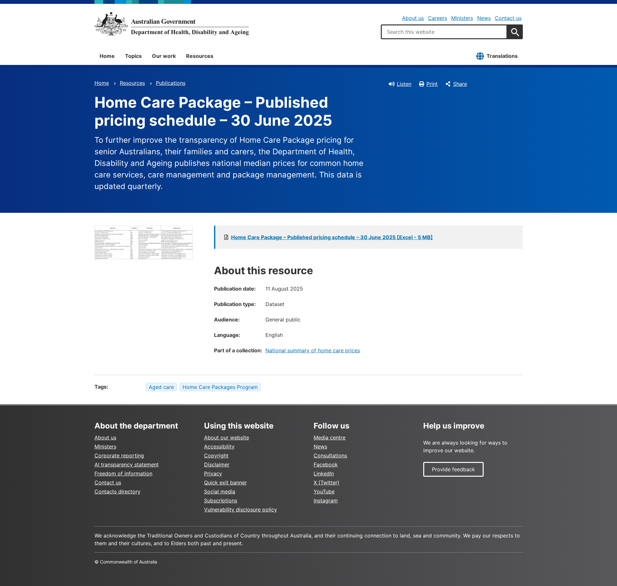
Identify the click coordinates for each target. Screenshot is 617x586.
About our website (226, 437)
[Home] (171, 24)
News (484, 18)
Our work (164, 56)
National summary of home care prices (312, 350)
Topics (133, 56)
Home (107, 56)
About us (413, 18)
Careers (437, 18)
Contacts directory (117, 491)
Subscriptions (220, 500)
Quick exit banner (225, 482)
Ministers (462, 18)
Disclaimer (216, 464)
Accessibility (219, 446)
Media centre (329, 437)
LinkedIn (324, 473)
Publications (170, 83)
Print (432, 84)
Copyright (216, 455)
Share (460, 84)
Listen (404, 84)
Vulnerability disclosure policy (240, 509)
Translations (502, 56)
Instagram (326, 500)
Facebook (326, 464)
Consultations (330, 455)
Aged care (161, 387)
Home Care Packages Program (220, 387)
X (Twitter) (326, 482)
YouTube (324, 491)
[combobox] (444, 31)
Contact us (508, 18)
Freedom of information (123, 473)
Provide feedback (453, 469)
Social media (219, 491)
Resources (199, 56)
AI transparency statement (126, 464)
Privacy (213, 473)
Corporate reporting (119, 455)
